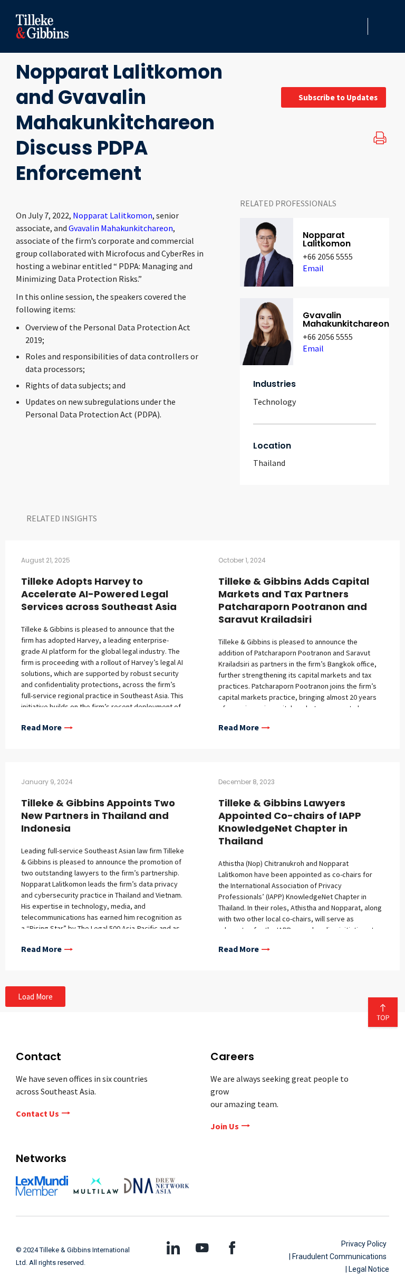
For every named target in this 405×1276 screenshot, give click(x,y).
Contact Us (37, 1113)
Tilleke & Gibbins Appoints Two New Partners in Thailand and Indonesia (98, 815)
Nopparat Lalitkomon (111, 215)
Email (313, 268)
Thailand (269, 463)
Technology (274, 401)
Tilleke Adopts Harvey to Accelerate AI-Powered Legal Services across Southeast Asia (99, 594)
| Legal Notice (367, 1269)
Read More (41, 727)
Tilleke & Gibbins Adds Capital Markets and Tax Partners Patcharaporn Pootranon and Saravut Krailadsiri (293, 600)
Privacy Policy (364, 1244)
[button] (356, 26)
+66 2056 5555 (328, 256)
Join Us (224, 1126)
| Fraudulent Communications (338, 1256)
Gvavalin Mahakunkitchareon (121, 228)
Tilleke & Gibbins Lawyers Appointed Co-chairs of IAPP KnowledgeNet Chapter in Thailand (289, 822)
